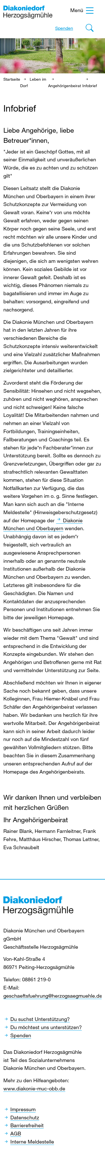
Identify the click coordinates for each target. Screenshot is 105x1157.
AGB (15, 1133)
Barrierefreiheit (27, 1125)
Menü (76, 10)
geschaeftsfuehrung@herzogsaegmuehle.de (52, 996)
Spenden (64, 28)
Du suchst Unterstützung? (40, 1019)
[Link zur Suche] (90, 29)
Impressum (23, 1109)
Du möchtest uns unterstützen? (46, 1027)
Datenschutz (24, 1117)
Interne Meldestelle (32, 1141)
